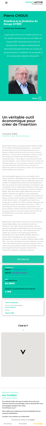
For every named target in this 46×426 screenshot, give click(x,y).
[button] (6, 2)
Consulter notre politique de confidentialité (15, 416)
